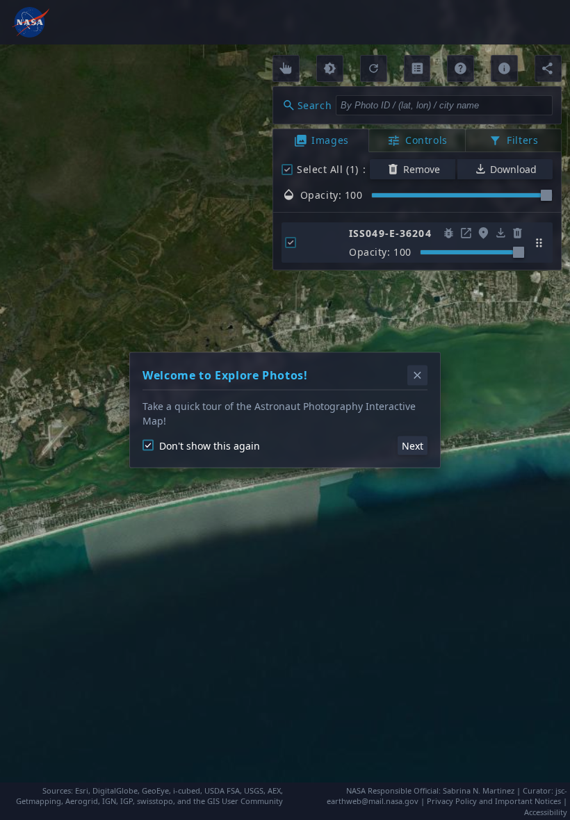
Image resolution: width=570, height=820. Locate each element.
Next (412, 445)
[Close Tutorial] (417, 376)
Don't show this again (209, 445)
